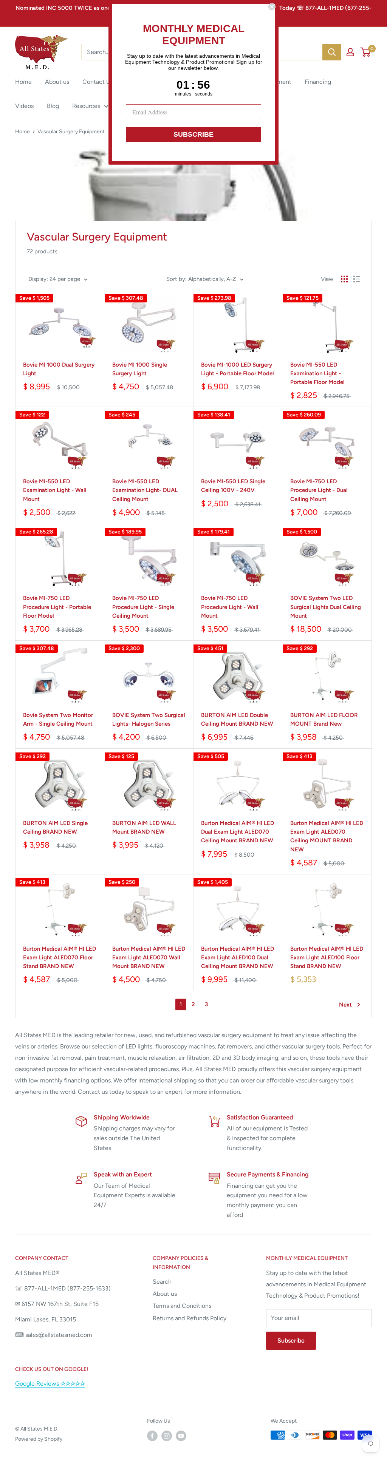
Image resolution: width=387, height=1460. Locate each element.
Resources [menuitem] (86, 105)
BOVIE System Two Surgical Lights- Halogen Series (148, 719)
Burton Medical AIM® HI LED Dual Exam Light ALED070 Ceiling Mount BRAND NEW (237, 832)
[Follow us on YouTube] (181, 1436)
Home (22, 131)
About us (165, 1293)
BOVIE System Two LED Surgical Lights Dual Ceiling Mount (325, 607)
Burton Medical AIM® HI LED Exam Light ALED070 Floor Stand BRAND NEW (59, 957)
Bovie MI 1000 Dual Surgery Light (58, 369)
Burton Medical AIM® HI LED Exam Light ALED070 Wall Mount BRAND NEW (148, 957)
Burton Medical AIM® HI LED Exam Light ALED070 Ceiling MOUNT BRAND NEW (326, 836)
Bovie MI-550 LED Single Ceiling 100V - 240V (233, 485)
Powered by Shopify (38, 1439)
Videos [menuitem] (24, 105)
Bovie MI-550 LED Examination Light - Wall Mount (55, 490)
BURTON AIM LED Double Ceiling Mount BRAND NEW (237, 719)
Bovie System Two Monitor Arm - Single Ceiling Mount (58, 719)
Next (345, 1004)
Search (162, 1281)
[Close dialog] (272, 7)
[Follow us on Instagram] (166, 1436)
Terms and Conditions (182, 1305)
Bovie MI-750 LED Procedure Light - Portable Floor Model (57, 607)
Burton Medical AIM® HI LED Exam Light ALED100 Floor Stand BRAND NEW (326, 957)
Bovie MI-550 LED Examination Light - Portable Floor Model (317, 373)
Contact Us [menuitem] (97, 81)
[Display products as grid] (344, 279)
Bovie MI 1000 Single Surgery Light (139, 369)
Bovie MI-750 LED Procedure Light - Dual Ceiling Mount (319, 490)
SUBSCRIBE (193, 134)
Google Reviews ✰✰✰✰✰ (50, 1383)
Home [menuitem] (23, 81)
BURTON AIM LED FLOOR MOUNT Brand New (324, 719)
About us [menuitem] (57, 81)
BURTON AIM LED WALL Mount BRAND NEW (144, 827)
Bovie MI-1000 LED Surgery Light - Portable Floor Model (237, 369)
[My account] (350, 52)
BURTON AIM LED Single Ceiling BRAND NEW (55, 827)
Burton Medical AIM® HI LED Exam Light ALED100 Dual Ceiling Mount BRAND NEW (237, 957)
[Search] (331, 52)
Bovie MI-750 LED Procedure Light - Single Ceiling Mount (143, 607)
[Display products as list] (356, 279)
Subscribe (291, 1340)
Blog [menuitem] (53, 105)
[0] (365, 52)
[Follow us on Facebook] (152, 1436)
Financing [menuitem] (318, 81)
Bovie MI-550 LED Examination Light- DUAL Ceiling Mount (145, 490)
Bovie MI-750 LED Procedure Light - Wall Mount (230, 607)
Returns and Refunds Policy (189, 1318)
